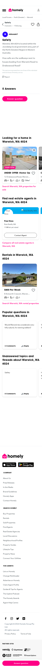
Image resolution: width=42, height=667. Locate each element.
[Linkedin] (23, 618)
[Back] (3, 24)
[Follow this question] (33, 24)
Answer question (15, 98)
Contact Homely (9, 500)
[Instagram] (11, 618)
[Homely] (21, 456)
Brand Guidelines (10, 491)
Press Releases (8, 482)
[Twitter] (17, 618)
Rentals (6, 518)
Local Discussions (10, 536)
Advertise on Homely (11, 580)
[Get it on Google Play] (26, 464)
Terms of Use (26, 633)
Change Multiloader (11, 576)
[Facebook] (5, 618)
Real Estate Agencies (11, 531)
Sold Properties (9, 522)
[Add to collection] (33, 173)
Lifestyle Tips (8, 549)
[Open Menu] (4, 10)
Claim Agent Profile (11, 585)
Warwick (30, 17)
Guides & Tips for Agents (13, 589)
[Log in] (38, 10)
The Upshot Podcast (11, 593)
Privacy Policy (10, 633)
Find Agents (8, 527)
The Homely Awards (11, 598)
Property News (9, 554)
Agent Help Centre (10, 602)
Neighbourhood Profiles (12, 540)
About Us (7, 478)
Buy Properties (9, 513)
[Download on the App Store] (10, 464)
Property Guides (9, 545)
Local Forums (7, 17)
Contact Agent (20, 235)
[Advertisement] (21, 3)
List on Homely (9, 571)
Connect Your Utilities (12, 558)
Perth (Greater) (19, 17)
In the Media (8, 487)
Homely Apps (8, 496)
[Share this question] (38, 24)
